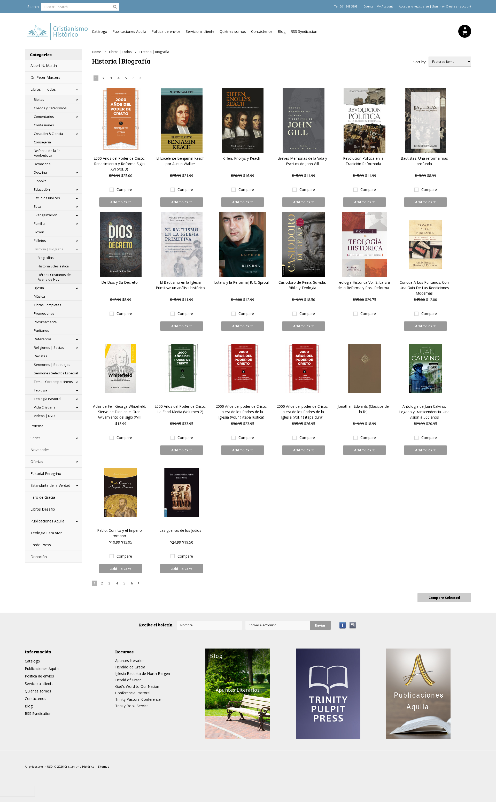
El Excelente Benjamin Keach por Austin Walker (180, 161)
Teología (40, 390)
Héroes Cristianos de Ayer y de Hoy (54, 277)
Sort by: (419, 61)
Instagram (353, 625)
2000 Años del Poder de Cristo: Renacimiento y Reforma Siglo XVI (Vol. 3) (119, 164)
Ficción (39, 232)
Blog (281, 31)
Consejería (42, 142)
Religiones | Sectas (49, 347)
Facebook (342, 625)
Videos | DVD (44, 415)
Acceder (404, 6)
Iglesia (39, 288)
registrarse (421, 6)
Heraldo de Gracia (130, 667)
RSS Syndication (304, 31)
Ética (37, 206)
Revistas (40, 356)
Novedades (40, 449)
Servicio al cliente (200, 31)
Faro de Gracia (42, 497)
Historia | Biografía (49, 249)
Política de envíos (166, 31)
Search (33, 6)
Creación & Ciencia (48, 133)
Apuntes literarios (129, 660)
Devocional (42, 163)
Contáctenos (262, 31)
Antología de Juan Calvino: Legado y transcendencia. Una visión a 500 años (424, 412)
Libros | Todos (43, 89)
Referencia (42, 339)
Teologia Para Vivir (46, 532)
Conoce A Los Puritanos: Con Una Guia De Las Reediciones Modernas (424, 288)
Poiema (36, 425)
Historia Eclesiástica (53, 266)
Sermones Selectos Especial (56, 373)
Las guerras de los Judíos (180, 530)
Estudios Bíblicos (47, 198)
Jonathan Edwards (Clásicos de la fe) (363, 409)
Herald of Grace (128, 679)
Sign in (436, 6)
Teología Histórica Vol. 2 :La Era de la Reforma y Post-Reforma (363, 285)
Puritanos (41, 330)
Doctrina (40, 172)
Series (35, 437)
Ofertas (36, 461)
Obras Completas (47, 305)
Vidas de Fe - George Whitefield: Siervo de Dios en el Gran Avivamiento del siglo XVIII (119, 412)
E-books (40, 181)
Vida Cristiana (45, 407)
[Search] (115, 6)
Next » (140, 79)
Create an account (458, 6)
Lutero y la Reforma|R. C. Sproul (241, 282)
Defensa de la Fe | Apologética (48, 153)
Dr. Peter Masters (45, 77)
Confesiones (44, 125)
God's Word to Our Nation (137, 686)
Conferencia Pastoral (132, 692)
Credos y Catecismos (50, 108)
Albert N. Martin (43, 65)
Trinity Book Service (132, 705)
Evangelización (45, 215)
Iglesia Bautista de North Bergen (142, 673)
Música (39, 296)
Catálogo (99, 31)
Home (96, 51)
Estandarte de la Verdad (50, 485)
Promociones (44, 313)
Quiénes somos (233, 31)
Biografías (46, 257)
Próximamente (45, 322)
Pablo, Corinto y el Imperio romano (119, 533)
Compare (124, 189)
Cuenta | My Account (378, 6)
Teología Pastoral (47, 398)
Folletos (40, 240)
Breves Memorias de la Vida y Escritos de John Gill (302, 161)
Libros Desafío (42, 509)
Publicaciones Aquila (129, 31)
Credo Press (40, 544)
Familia (39, 223)
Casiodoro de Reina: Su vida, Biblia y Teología (302, 285)
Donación (38, 556)
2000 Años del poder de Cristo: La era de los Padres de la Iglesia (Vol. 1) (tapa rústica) (241, 412)
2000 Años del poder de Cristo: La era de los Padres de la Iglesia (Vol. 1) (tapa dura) (302, 412)
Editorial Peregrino (45, 473)
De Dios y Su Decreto (119, 282)
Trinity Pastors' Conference (138, 699)
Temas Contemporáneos (53, 381)
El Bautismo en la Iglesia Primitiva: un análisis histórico (180, 285)
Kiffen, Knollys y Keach (241, 158)
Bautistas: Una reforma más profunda (424, 161)
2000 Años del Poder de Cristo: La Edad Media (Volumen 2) (180, 409)
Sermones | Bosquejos (52, 364)
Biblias (39, 99)
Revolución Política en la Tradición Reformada (363, 161)
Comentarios (44, 116)
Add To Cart (120, 202)
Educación (42, 189)
